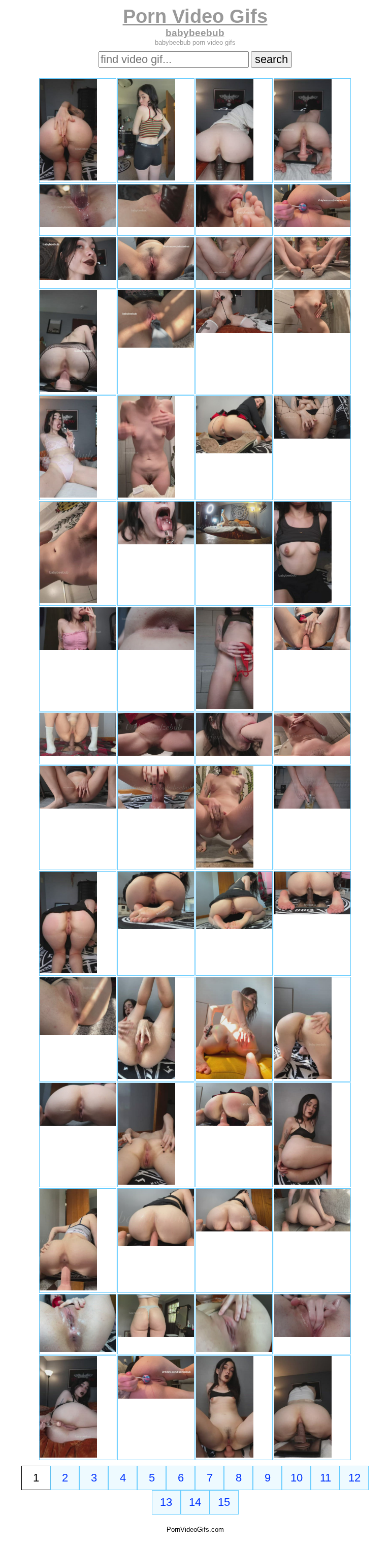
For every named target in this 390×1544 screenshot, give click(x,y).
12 (354, 1477)
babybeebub (195, 32)
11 (325, 1477)
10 (296, 1477)
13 (166, 1502)
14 (195, 1502)
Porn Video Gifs (195, 16)
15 (224, 1502)
